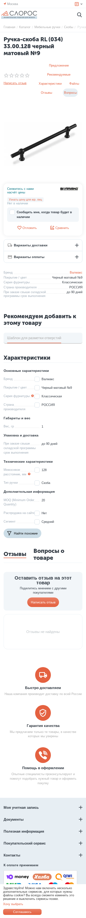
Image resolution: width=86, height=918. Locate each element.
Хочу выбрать (13, 904)
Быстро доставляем (43, 688)
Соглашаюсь (22, 912)
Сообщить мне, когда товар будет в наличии (44, 214)
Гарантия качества (43, 726)
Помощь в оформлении (43, 768)
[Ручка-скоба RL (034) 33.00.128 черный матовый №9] (43, 144)
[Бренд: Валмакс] (69, 189)
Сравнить (62, 228)
